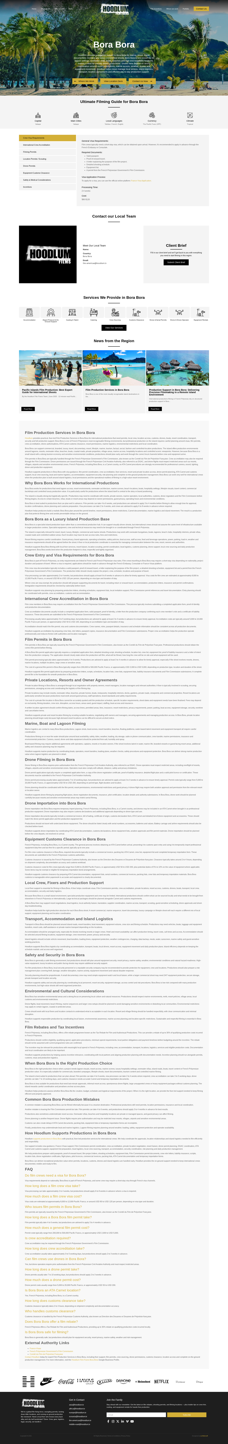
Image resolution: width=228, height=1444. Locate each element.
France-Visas (35, 1348)
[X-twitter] (118, 1421)
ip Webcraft (204, 1436)
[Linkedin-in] (122, 1421)
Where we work (172, 9)
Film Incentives (156, 9)
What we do (45, 9)
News (71, 9)
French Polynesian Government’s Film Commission (51, 1351)
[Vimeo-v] (127, 1421)
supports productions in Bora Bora (47, 1139)
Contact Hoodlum (32, 1357)
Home (34, 9)
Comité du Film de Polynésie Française (46, 1354)
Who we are (59, 9)
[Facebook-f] (108, 1421)
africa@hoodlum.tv (77, 1409)
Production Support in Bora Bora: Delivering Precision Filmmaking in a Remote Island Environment (174, 392)
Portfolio (186, 9)
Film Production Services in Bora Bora (107, 390)
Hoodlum (29, 438)
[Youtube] (132, 1421)
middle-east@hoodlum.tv (79, 1424)
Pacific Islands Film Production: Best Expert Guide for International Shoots (47, 391)
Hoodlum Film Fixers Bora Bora (85, 1360)
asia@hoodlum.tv (76, 1405)
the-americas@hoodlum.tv (80, 1420)
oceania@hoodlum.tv (78, 1416)
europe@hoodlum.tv (77, 1413)
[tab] (47, 138)
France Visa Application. (141, 181)
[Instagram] (113, 1421)
